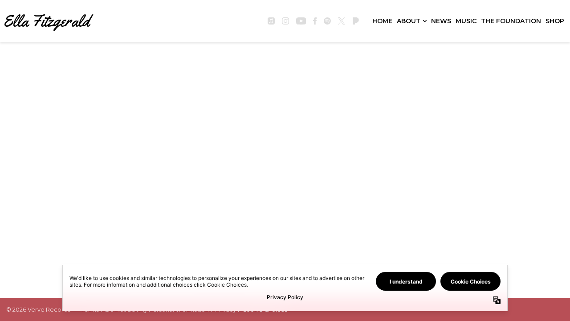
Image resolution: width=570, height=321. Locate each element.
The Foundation (511, 21)
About (408, 21)
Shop (555, 21)
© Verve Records (38, 309)
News (441, 21)
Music (466, 21)
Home (382, 21)
